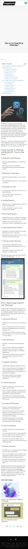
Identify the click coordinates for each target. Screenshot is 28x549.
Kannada (17, 544)
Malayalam (12, 544)
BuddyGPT (16, 144)
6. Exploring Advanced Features (11, 77)
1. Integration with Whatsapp (10, 69)
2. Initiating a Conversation (10, 70)
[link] (7, 526)
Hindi (17, 543)
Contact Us (8, 543)
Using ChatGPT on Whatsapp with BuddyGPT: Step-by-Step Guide (13, 66)
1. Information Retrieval (9, 82)
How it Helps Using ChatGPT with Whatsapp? (13, 80)
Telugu (24, 543)
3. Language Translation (9, 85)
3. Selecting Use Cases (9, 72)
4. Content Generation (9, 86)
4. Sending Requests (8, 74)
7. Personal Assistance (9, 91)
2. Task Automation (8, 83)
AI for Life (4, 59)
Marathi (3, 544)
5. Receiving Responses (9, 75)
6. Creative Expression (9, 89)
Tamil (20, 543)
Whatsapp (9, 146)
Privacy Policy (23, 544)
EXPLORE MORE (6, 93)
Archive (13, 543)
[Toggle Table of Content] (24, 64)
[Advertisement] (14, 28)
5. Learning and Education (10, 88)
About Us (3, 543)
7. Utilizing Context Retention (10, 78)
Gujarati (7, 544)
